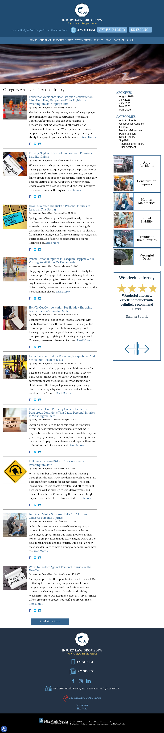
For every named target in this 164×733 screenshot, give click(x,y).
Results (98, 40)
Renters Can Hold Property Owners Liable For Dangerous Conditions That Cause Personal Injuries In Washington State (62, 413)
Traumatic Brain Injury (131, 143)
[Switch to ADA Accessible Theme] (4, 729)
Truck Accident (127, 147)
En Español (140, 30)
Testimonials (83, 40)
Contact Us (121, 40)
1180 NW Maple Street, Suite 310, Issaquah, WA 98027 (86, 688)
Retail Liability (127, 137)
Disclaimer (82, 705)
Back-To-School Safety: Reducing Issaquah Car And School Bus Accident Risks (62, 358)
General (123, 127)
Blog (108, 40)
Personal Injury (63, 40)
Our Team (45, 40)
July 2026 (124, 99)
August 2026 (126, 96)
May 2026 (124, 106)
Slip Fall (124, 140)
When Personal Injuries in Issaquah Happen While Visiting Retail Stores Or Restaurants (61, 260)
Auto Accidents (127, 120)
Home (33, 40)
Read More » (89, 137)
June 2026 (125, 103)
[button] (130, 348)
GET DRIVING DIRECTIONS (85, 697)
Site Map (82, 708)
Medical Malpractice (130, 130)
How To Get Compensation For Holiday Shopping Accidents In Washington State (60, 309)
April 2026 (125, 109)
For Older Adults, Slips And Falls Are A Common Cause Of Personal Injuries (59, 516)
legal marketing (94, 724)
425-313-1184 (86, 30)
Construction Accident (131, 123)
